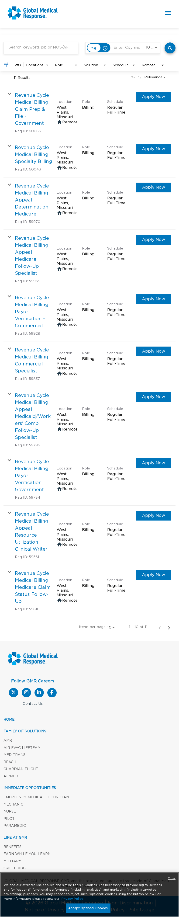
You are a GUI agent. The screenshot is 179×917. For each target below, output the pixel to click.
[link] (89, 113)
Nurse (9, 811)
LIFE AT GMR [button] (15, 837)
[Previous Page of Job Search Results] (159, 627)
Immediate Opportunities (29, 788)
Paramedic (14, 825)
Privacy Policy (72, 898)
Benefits (12, 847)
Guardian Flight (20, 769)
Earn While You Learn (27, 854)
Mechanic (13, 804)
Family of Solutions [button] (24, 731)
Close (172, 878)
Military (12, 861)
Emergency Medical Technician (36, 797)
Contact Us (33, 703)
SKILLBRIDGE (15, 868)
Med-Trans (14, 755)
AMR (7, 740)
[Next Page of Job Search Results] (169, 627)
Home (8, 719)
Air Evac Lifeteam (22, 748)
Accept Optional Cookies (88, 908)
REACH (9, 762)
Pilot (8, 818)
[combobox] (40, 47)
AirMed (10, 776)
